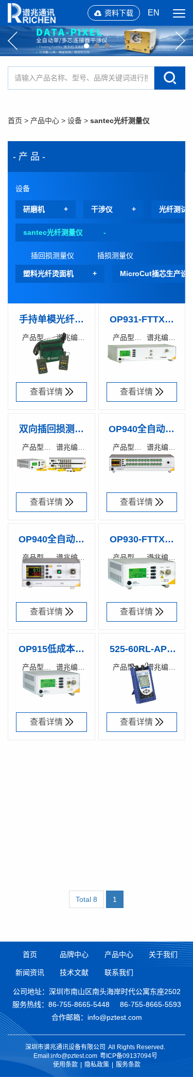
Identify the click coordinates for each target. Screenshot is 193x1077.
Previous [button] (12, 40)
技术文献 (74, 972)
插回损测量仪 (52, 255)
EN (154, 12)
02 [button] (96, 45)
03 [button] (107, 45)
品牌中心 (74, 954)
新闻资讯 (29, 972)
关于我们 (163, 954)
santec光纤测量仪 (120, 120)
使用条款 (65, 1064)
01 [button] (86, 45)
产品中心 (44, 120)
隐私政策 (96, 1064)
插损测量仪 (115, 255)
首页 (15, 120)
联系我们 (118, 972)
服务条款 (128, 1064)
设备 (74, 120)
